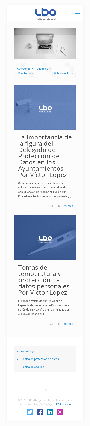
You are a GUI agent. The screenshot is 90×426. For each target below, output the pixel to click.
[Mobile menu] (77, 13)
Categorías (23, 68)
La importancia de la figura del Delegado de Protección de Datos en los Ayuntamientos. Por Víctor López (45, 156)
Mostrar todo (65, 73)
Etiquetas (42, 68)
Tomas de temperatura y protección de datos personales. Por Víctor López (44, 280)
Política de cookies (32, 366)
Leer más (67, 206)
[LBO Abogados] (45, 13)
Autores (26, 73)
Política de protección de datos (40, 359)
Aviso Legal (28, 351)
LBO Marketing (63, 404)
